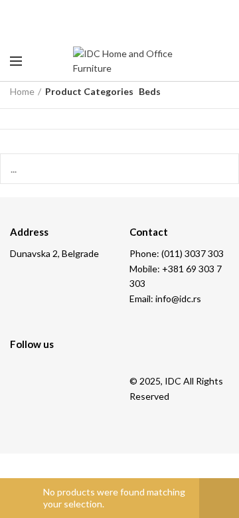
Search (221, 168)
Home (22, 91)
